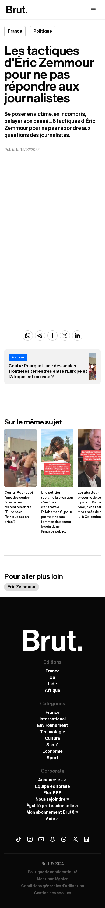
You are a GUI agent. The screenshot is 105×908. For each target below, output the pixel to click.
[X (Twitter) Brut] (75, 839)
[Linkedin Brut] (86, 839)
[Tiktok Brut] (18, 839)
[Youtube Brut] (41, 839)
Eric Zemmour (22, 587)
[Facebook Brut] (63, 839)
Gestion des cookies (52, 893)
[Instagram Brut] (29, 839)
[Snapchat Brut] (52, 839)
